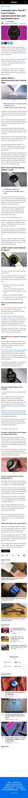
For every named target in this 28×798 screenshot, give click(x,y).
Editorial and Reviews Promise (10, 789)
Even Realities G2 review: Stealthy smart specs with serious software (17, 638)
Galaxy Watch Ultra (19, 211)
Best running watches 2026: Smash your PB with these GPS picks (18, 630)
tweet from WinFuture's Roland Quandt (17, 487)
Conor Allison (10, 21)
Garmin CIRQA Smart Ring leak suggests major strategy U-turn (18, 646)
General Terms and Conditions (14, 784)
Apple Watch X (17, 396)
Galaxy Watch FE (21, 207)
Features (8, 6)
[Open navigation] (2, 2)
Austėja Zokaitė (8, 719)
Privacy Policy (16, 782)
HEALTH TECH (5, 699)
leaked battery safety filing (15, 535)
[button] (2, 43)
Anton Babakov (8, 742)
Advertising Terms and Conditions (14, 786)
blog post (24, 325)
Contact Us (23, 789)
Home (3, 6)
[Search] (25, 2)
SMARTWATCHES (5, 677)
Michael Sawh (8, 696)
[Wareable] (14, 2)
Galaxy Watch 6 (7, 61)
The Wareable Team (9, 787)
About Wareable (20, 787)
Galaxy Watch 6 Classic (19, 61)
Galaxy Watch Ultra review (20, 52)
